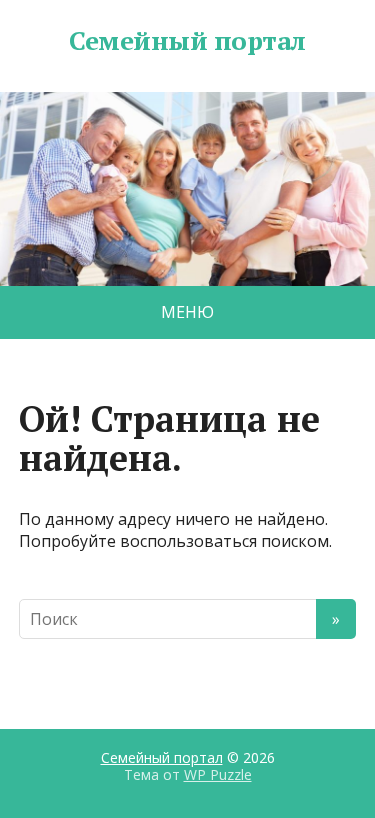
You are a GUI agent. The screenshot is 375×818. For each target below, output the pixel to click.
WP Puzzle (218, 774)
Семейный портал (187, 41)
